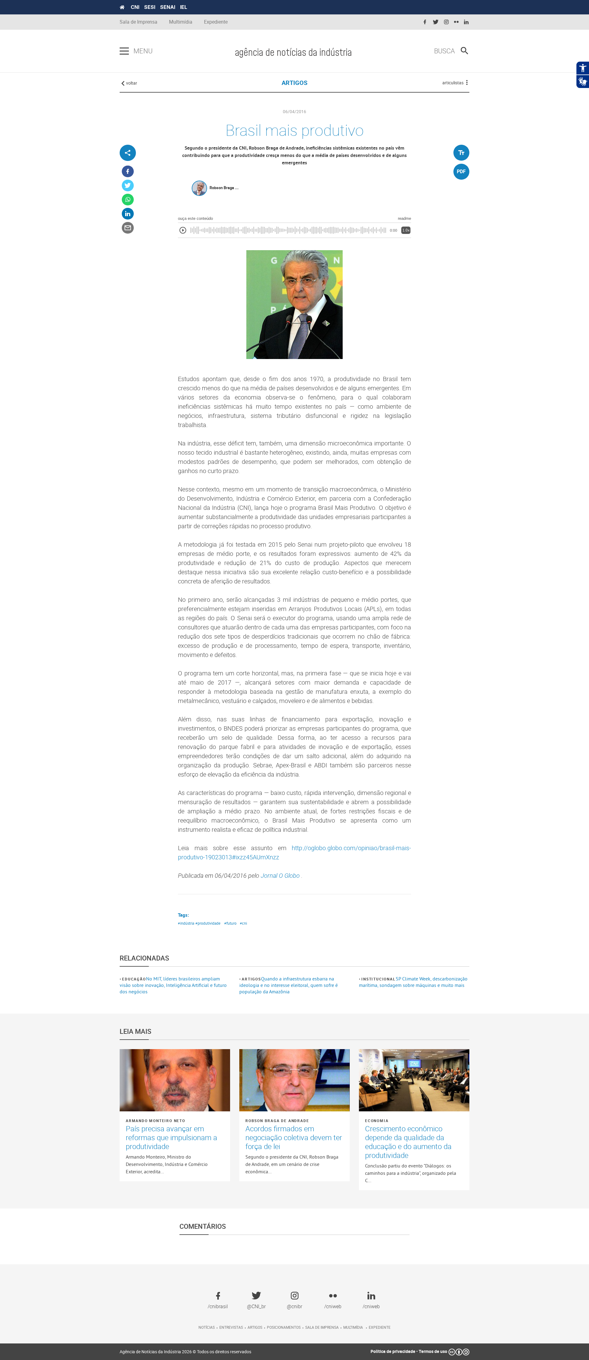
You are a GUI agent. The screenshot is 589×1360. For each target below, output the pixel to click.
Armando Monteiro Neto (155, 1120)
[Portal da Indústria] (122, 7)
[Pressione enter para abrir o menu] (124, 51)
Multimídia (180, 22)
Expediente (216, 22)
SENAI (167, 7)
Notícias (206, 1327)
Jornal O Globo (281, 875)
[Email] (128, 228)
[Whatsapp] (128, 200)
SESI (149, 7)
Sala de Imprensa (138, 22)
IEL (183, 7)
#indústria (186, 923)
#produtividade (208, 923)
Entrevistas (231, 1327)
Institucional (378, 978)
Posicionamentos (284, 1327)
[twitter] (436, 22)
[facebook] (425, 22)
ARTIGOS (294, 82)
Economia (376, 1120)
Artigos (251, 978)
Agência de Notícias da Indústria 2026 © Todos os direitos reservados (185, 1351)
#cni (243, 923)
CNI (135, 7)
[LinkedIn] (128, 214)
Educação (134, 978)
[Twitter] (128, 186)
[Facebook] (128, 172)
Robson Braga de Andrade (277, 1120)
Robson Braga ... (224, 187)
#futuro (230, 923)
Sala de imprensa (322, 1327)
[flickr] (456, 22)
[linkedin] (466, 22)
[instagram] (446, 22)
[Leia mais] (175, 1080)
